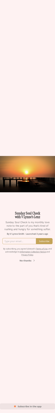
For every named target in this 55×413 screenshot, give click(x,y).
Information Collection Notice (33, 251)
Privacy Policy (27, 254)
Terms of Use (42, 248)
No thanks (25, 260)
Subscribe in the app (30, 406)
